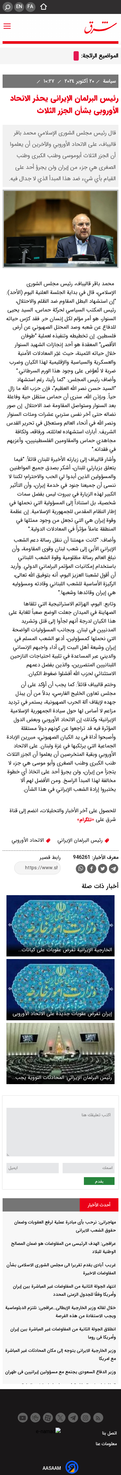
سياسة (108, 81)
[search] (8, 7)
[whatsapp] (81, 868)
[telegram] (113, 870)
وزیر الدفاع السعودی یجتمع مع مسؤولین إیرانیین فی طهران (60, 1371)
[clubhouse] (35, 1417)
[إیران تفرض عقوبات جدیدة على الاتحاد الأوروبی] (60, 989)
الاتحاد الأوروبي (28, 840)
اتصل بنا (110, 1433)
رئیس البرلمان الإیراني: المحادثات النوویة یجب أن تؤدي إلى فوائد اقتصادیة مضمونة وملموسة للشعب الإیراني (63, 1077)
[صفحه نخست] (41, 7)
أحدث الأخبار (99, 1205)
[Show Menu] (7, 23)
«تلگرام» (85, 820)
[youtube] (23, 1417)
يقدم (99, 1181)
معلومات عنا (107, 1443)
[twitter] (102, 869)
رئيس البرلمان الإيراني (80, 840)
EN (19, 7)
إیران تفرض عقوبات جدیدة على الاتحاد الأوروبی (62, 1014)
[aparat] (48, 1417)
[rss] (98, 1417)
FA (30, 7)
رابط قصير (50, 857)
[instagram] (86, 1417)
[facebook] (91, 869)
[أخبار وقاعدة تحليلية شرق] (100, 27)
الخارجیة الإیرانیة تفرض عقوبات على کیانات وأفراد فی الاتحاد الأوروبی (67, 950)
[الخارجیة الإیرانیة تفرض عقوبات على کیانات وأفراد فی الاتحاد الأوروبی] (60, 925)
